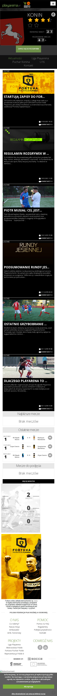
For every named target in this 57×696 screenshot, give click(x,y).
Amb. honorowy (14, 633)
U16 (42, 62)
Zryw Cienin (14, 446)
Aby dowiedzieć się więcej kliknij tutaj (28, 694)
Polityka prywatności (43, 629)
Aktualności (15, 58)
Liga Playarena (40, 58)
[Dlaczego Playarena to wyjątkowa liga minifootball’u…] (28, 367)
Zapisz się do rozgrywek (28, 49)
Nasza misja (14, 627)
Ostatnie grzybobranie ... (25, 324)
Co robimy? (14, 623)
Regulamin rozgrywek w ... (26, 153)
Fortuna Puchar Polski (14, 650)
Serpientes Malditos (42, 447)
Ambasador (14, 629)
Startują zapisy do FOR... (24, 96)
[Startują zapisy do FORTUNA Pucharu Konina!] (28, 83)
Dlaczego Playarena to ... (25, 381)
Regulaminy (43, 627)
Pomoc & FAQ (43, 623)
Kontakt (28, 65)
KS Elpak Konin (16, 438)
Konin (34, 14)
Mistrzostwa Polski (14, 647)
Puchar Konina (21, 62)
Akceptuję (28, 686)
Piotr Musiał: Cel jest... (23, 210)
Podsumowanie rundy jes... (26, 267)
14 (27, 446)
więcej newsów (28, 481)
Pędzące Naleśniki (41, 438)
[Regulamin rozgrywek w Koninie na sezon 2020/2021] (28, 140)
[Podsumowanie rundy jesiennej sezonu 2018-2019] (28, 253)
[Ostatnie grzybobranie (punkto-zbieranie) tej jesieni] (28, 310)
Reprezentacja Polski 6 (14, 653)
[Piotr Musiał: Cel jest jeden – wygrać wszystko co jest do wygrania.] (28, 196)
